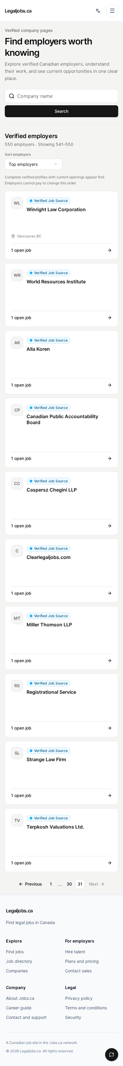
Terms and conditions (86, 1007)
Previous (33, 883)
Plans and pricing (82, 961)
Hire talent (75, 951)
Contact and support (26, 1017)
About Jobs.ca (20, 998)
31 (80, 883)
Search (61, 111)
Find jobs (15, 951)
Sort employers (18, 154)
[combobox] (65, 96)
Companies (17, 970)
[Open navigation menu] (112, 11)
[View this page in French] (98, 11)
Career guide (18, 1007)
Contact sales (78, 970)
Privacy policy (79, 998)
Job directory (19, 961)
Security (73, 1017)
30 (69, 883)
